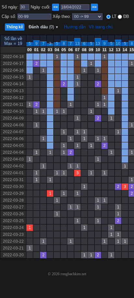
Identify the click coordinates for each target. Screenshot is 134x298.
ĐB (125, 16)
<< (55, 7)
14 (125, 50)
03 (50, 50)
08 (84, 50)
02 (43, 50)
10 (118, 43)
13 (77, 43)
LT (113, 16)
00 (29, 50)
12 (111, 50)
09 (91, 50)
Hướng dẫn (75, 26)
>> (94, 7)
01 (36, 50)
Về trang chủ (101, 26)
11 (104, 50)
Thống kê (14, 27)
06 (70, 50)
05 (63, 50)
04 (57, 50)
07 (77, 50)
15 (131, 50)
